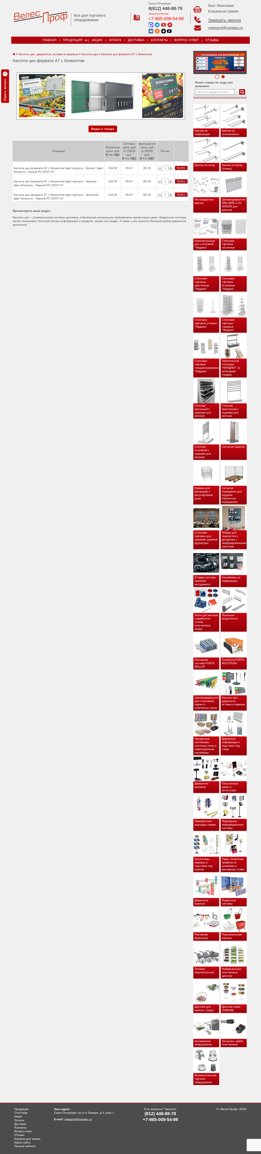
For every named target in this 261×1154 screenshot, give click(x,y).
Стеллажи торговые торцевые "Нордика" (228, 325)
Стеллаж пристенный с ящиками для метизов (230, 411)
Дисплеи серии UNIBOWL (231, 1008)
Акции (97, 40)
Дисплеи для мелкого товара (204, 1008)
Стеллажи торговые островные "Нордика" (228, 283)
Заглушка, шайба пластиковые (232, 1043)
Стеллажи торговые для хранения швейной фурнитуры (206, 538)
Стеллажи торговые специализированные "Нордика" (207, 366)
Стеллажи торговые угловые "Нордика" (206, 323)
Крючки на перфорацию (202, 132)
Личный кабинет (25, 1146)
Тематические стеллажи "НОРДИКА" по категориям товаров (231, 367)
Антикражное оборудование (203, 1043)
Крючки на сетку (205, 165)
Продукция (72, 40)
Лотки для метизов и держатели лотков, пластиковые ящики (206, 622)
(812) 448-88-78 (160, 1113)
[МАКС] (150, 24)
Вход (211, 5)
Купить (181, 167)
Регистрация (225, 5)
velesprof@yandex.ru (225, 28)
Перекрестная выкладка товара (205, 823)
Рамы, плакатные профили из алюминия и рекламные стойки (233, 864)
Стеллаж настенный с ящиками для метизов (203, 411)
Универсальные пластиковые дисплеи (231, 972)
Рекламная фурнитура (201, 936)
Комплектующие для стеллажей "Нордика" (205, 244)
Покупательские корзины (232, 936)
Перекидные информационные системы (232, 825)
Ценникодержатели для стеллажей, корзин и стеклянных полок (206, 703)
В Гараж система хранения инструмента (205, 581)
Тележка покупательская (204, 970)
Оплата (115, 40)
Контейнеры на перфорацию (231, 579)
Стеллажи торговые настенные (228, 244)
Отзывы (212, 40)
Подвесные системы (229, 902)
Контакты (159, 40)
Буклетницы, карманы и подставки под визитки (203, 864)
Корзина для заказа (27, 1138)
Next (198, 61)
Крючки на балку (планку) (232, 167)
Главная (49, 40)
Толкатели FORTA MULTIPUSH (233, 661)
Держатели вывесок (201, 902)
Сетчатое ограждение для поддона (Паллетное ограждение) (232, 495)
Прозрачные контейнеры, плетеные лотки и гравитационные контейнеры (205, 745)
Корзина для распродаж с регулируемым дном (204, 493)
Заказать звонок (224, 20)
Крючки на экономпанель (230, 132)
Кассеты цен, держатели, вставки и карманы (233, 701)
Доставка (136, 40)
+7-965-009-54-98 (166, 18)
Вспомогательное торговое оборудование (205, 1079)
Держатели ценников (201, 785)
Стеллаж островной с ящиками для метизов (203, 452)
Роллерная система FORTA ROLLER (204, 663)
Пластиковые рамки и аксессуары (230, 787)
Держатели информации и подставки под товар (231, 744)
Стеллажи (21, 1112)
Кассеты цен (89, 54)
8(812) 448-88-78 (165, 8)
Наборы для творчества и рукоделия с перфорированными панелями (234, 539)
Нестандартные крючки (204, 201)
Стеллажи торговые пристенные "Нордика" (202, 283)
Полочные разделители (230, 617)
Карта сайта (22, 1142)
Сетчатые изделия (233, 446)
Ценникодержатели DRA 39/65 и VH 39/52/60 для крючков (234, 204)
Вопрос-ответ (186, 40)
